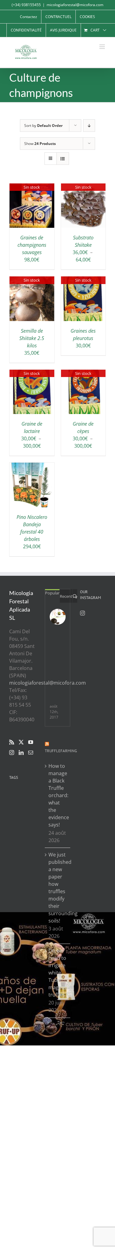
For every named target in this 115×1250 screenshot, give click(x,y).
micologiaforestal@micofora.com (75, 4)
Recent (66, 596)
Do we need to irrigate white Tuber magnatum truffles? (57, 972)
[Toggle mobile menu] (102, 46)
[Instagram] (11, 752)
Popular (52, 593)
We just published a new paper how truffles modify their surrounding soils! (57, 887)
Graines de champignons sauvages (31, 245)
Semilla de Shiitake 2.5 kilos (31, 338)
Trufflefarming (61, 750)
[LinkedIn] (21, 752)
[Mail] (30, 752)
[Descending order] (89, 125)
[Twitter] (21, 742)
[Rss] (11, 742)
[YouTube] (30, 742)
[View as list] (63, 159)
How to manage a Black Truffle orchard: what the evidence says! (57, 795)
